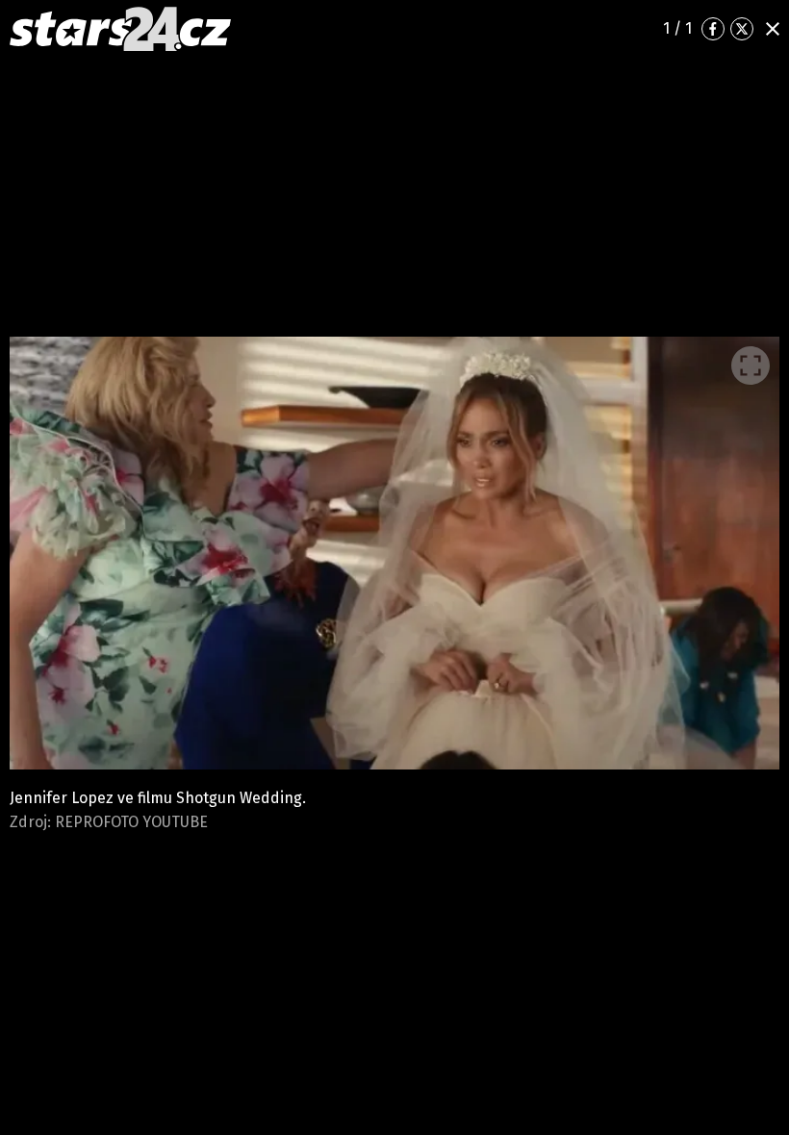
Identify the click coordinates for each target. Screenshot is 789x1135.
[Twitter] (741, 28)
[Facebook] (713, 28)
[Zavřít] (772, 29)
